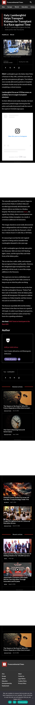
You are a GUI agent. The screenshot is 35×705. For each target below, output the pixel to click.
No (15, 702)
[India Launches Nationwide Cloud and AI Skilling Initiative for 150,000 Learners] (18, 546)
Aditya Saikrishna (11, 347)
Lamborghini (10, 372)
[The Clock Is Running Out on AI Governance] (18, 422)
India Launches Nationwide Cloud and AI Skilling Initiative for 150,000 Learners (17, 554)
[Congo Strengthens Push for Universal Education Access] (18, 513)
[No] (33, 698)
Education (7, 411)
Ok (10, 702)
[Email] (19, 359)
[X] (10, 68)
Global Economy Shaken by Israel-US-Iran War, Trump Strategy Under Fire (17, 498)
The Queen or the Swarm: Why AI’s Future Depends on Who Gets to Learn (17, 407)
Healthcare (5, 34)
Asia (5, 558)
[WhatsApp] (19, 68)
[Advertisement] (17, 180)
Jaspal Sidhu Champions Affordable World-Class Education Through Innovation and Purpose (16, 579)
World (12, 34)
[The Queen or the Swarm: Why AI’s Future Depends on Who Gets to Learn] (18, 398)
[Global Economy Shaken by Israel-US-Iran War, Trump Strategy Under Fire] (18, 490)
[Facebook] (5, 68)
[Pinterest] (14, 68)
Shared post (14, 157)
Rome (26, 212)
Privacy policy (22, 702)
